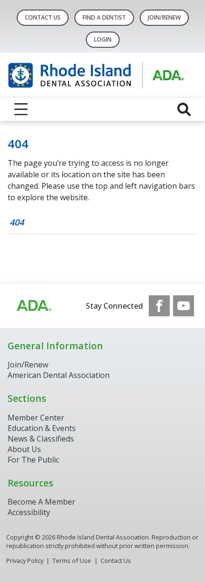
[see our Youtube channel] (183, 305)
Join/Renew (164, 17)
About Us (24, 449)
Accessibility (29, 512)
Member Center (36, 417)
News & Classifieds (41, 438)
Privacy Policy (24, 560)
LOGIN (103, 39)
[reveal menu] (21, 109)
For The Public (33, 459)
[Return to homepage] (102, 75)
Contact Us (43, 17)
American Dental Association (59, 375)
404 (17, 222)
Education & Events (42, 428)
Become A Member (41, 501)
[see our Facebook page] (159, 305)
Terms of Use (71, 560)
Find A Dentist (104, 17)
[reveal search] (184, 109)
